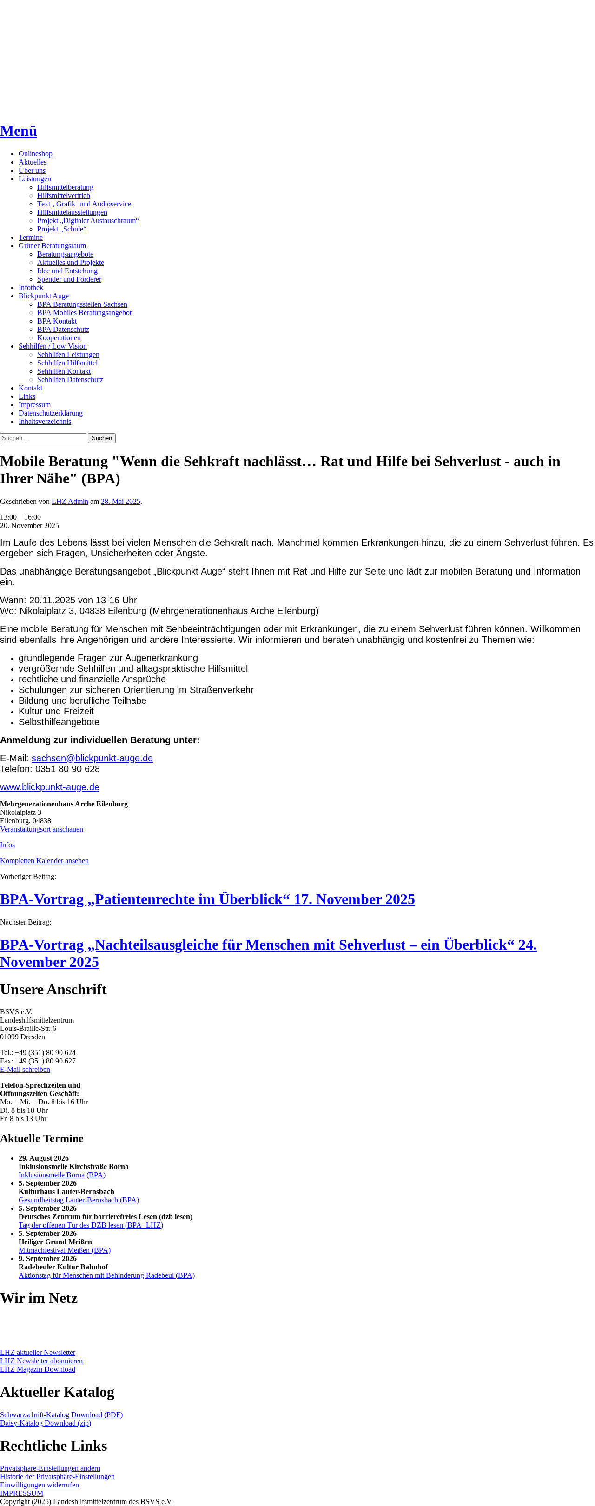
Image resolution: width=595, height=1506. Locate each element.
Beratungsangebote (65, 254)
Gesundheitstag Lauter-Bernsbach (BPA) (79, 1200)
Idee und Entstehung (67, 271)
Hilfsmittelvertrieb (63, 195)
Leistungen (35, 179)
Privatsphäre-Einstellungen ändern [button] (50, 1468)
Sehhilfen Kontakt (64, 371)
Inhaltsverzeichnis (45, 421)
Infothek (31, 287)
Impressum (35, 405)
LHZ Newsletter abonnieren (41, 1361)
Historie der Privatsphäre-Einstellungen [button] (57, 1476)
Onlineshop (36, 154)
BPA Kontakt (57, 321)
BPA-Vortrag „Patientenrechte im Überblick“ (207, 899)
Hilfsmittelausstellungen (72, 212)
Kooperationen (59, 338)
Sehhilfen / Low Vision (53, 346)
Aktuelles (32, 162)
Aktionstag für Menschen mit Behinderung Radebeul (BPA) (107, 1275)
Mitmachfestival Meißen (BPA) (65, 1250)
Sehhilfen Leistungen (68, 354)
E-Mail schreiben (25, 1069)
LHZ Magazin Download (37, 1369)
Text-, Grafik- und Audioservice (84, 204)
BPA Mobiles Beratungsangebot (84, 313)
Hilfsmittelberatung (65, 187)
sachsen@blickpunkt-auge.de (92, 758)
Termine (31, 237)
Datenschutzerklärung (51, 413)
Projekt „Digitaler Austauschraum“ (88, 221)
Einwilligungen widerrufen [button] (39, 1485)
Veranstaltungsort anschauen (41, 829)
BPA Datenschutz (63, 329)
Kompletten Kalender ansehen (44, 861)
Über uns (32, 170)
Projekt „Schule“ (61, 229)
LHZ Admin (70, 501)
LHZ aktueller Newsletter (37, 1352)
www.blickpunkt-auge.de (49, 787)
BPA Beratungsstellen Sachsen (82, 304)
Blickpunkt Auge (44, 296)
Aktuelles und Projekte (70, 262)
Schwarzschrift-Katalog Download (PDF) (61, 1415)
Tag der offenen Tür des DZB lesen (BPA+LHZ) (91, 1225)
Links (27, 396)
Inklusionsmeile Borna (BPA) (62, 1175)
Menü (18, 130)
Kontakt (30, 388)
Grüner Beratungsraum (52, 246)
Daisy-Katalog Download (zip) (45, 1423)
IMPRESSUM (21, 1493)
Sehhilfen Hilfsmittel (67, 363)
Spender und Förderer (69, 279)
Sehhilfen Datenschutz (70, 379)
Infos (7, 845)
